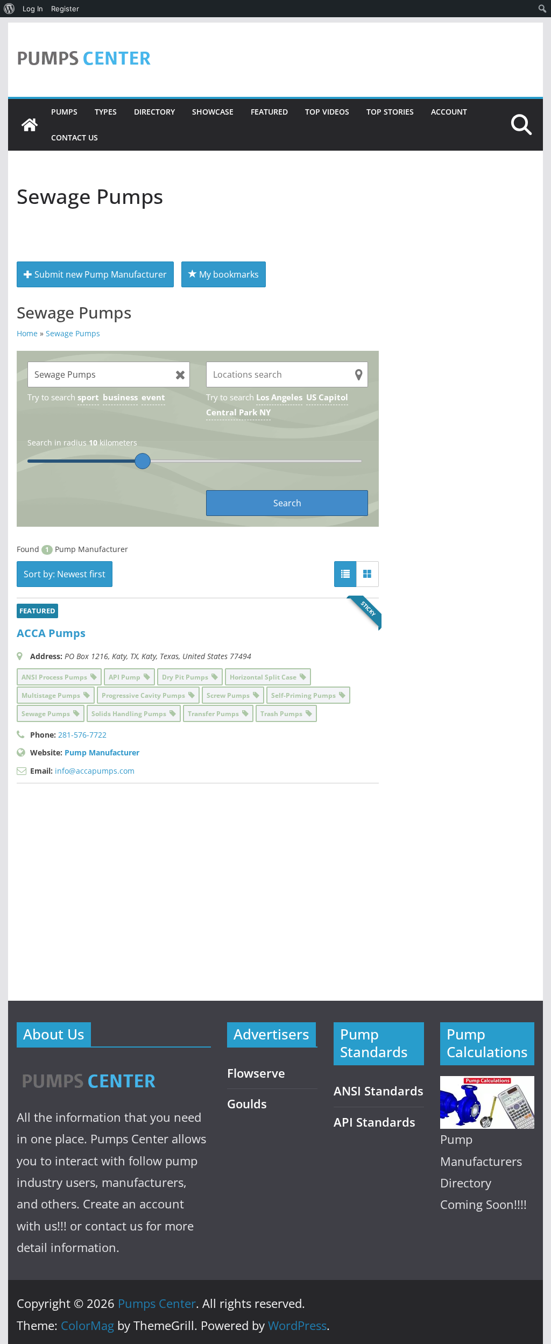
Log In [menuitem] (33, 8)
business (120, 397)
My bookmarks (228, 274)
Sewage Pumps (73, 333)
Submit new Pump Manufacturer (99, 274)
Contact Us (74, 137)
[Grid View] (367, 574)
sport (88, 397)
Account (449, 112)
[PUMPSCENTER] (88, 1068)
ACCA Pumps (51, 633)
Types (106, 112)
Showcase (213, 112)
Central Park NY (238, 412)
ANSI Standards (378, 1091)
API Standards (374, 1122)
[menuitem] (9, 8)
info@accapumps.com (95, 771)
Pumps (64, 112)
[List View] (345, 574)
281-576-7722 (82, 735)
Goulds (247, 1103)
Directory (154, 112)
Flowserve (256, 1073)
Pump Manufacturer (102, 752)
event (153, 397)
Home (27, 333)
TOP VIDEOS (327, 112)
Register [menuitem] (65, 8)
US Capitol (327, 397)
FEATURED (269, 112)
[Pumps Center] (30, 125)
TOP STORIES (390, 112)
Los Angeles (279, 397)
